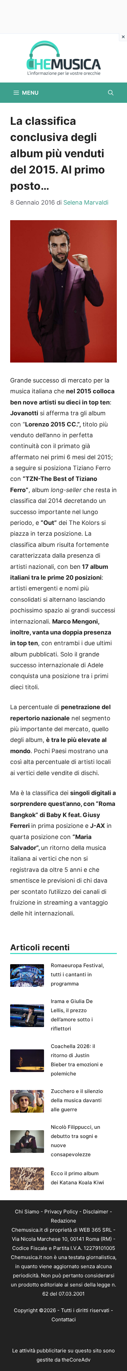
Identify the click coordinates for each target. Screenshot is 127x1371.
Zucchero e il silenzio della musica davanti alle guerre (77, 1100)
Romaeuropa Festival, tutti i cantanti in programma (77, 974)
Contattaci (63, 1319)
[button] (110, 93)
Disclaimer (95, 1211)
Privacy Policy (61, 1211)
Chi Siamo (27, 1211)
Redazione (63, 1220)
